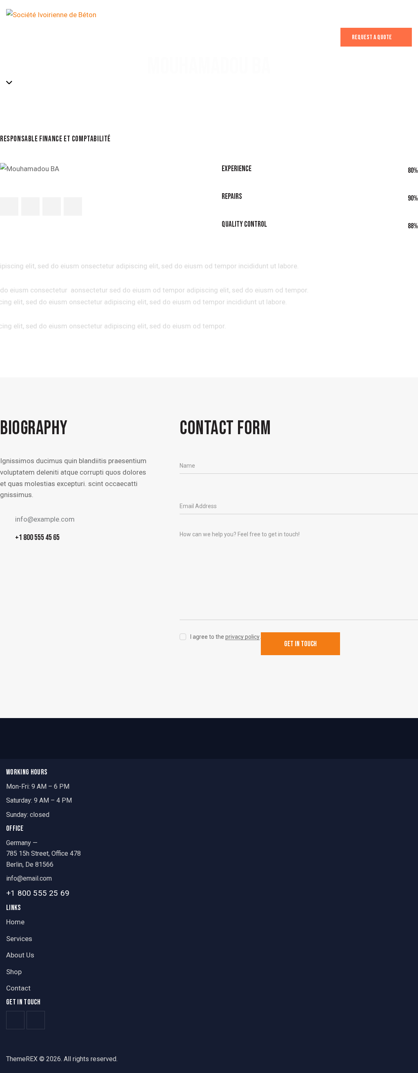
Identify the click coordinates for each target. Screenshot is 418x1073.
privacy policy (242, 637)
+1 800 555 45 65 (37, 537)
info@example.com (45, 519)
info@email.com (29, 878)
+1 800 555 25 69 (37, 893)
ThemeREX (22, 1059)
